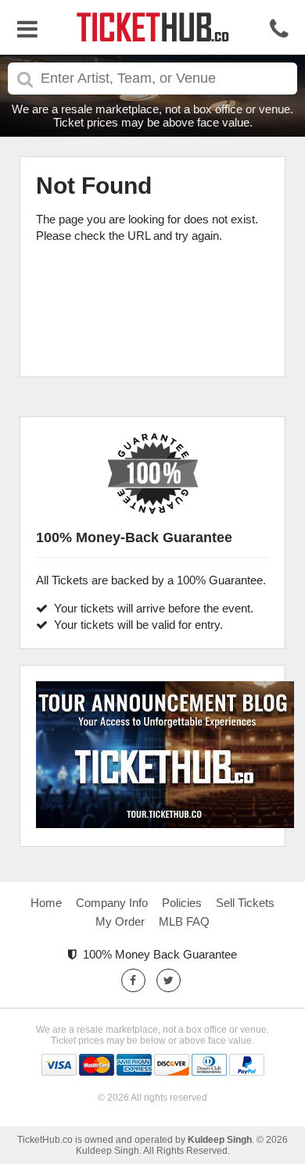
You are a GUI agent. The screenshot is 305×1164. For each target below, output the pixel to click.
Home (46, 902)
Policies (182, 902)
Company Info (112, 902)
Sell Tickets (245, 902)
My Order (120, 921)
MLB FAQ (184, 921)
